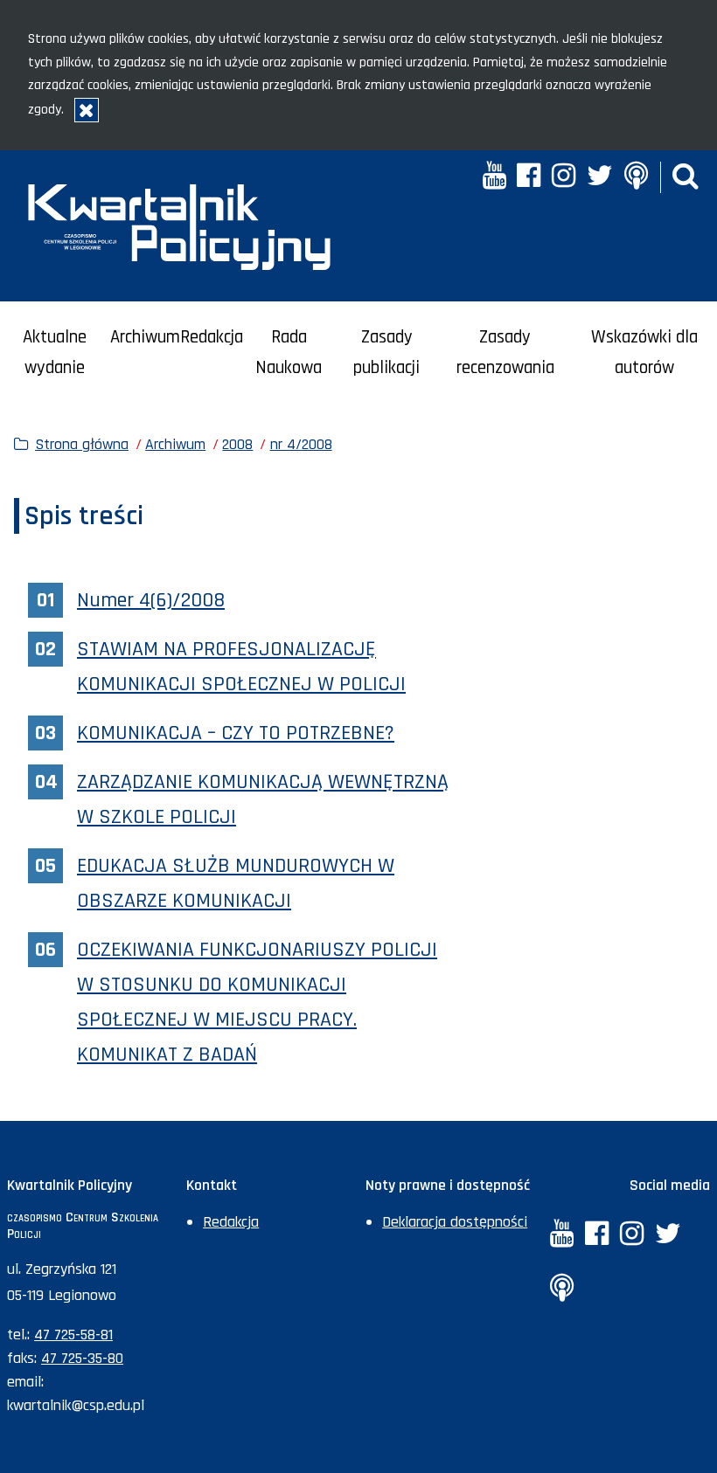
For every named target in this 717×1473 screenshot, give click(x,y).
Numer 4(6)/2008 (151, 600)
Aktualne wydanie (55, 352)
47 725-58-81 (73, 1334)
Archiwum (145, 337)
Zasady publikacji (386, 352)
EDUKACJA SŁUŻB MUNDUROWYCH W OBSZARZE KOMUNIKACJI (235, 883)
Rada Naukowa (288, 352)
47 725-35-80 (82, 1358)
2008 (237, 444)
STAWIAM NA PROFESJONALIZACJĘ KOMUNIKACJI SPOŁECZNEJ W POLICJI (241, 666)
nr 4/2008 (301, 444)
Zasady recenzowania (505, 352)
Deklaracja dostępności (454, 1222)
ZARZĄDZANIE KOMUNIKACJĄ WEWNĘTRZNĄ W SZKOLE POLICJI (263, 799)
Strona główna (82, 444)
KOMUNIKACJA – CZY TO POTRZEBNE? (235, 733)
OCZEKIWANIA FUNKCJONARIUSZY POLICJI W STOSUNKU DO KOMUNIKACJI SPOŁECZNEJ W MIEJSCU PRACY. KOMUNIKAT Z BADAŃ (257, 1002)
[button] (685, 178)
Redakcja (211, 337)
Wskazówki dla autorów (644, 352)
